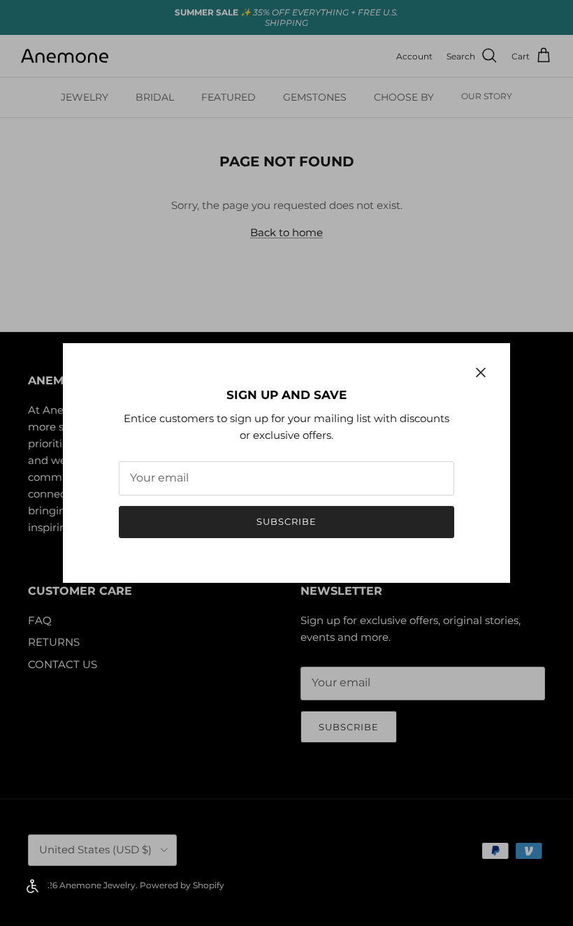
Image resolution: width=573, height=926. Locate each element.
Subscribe (286, 521)
